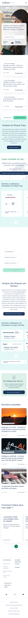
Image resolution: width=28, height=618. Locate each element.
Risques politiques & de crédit (7, 572)
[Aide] (13, 251)
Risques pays (5, 42)
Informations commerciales (6, 567)
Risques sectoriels (18, 42)
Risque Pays (8, 117)
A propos (17, 567)
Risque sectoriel (21, 117)
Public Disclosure (14, 608)
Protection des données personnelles (14, 605)
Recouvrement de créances (6, 576)
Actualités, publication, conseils (18, 562)
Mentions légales (14, 602)
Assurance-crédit (6, 563)
